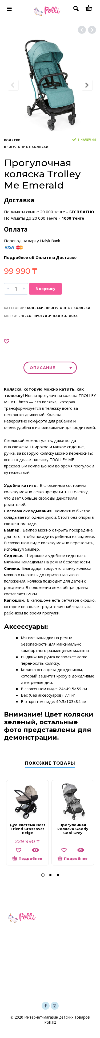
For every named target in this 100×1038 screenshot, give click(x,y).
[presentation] (13, 85)
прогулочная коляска (56, 316)
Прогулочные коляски (26, 147)
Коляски (12, 140)
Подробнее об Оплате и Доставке (40, 257)
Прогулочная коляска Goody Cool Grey (72, 829)
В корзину (45, 288)
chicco (24, 316)
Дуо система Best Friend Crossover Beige (27, 829)
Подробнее (30, 858)
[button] (43, 875)
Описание (42, 367)
